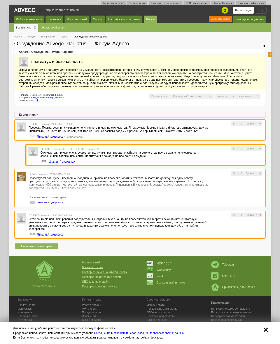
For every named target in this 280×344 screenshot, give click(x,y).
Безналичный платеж (171, 282)
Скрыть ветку (74, 136)
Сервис (98, 19)
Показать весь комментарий (47, 197)
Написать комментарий (36, 246)
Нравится (222, 96)
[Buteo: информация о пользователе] (21, 176)
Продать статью (92, 312)
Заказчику (54, 19)
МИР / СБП (164, 263)
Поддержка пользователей (228, 316)
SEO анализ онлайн (95, 281)
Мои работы (89, 308)
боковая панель (270, 54)
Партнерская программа (226, 319)
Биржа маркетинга (113, 3)
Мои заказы (25, 308)
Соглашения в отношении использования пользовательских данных (139, 333)
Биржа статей (91, 262)
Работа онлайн (91, 305)
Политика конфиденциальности (231, 312)
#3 (32, 234)
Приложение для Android (238, 287)
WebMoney (164, 269)
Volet (160, 276)
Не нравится (245, 96)
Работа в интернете (29, 19)
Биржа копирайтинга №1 (63, 10)
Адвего (24, 51)
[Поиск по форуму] (264, 46)
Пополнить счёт (27, 316)
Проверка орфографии (251, 3)
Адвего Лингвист (223, 3)
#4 (44, 161)
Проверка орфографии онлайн (102, 276)
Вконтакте (228, 275)
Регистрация (243, 10)
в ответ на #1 (92, 149)
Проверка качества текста (99, 286)
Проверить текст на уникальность (104, 272)
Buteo (33, 174)
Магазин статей (77, 19)
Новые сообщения (53, 27)
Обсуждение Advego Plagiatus (52, 51)
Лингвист (157, 319)
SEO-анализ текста (196, 3)
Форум (150, 19)
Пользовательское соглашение (230, 308)
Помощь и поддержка (249, 19)
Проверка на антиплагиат (165, 3)
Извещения (25, 312)
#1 (32, 136)
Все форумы (24, 27)
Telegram (228, 264)
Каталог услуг (137, 3)
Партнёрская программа (124, 19)
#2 (32, 202)
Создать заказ (220, 18)
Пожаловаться (159, 96)
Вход (260, 10)
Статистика (25, 319)
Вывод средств (91, 319)
